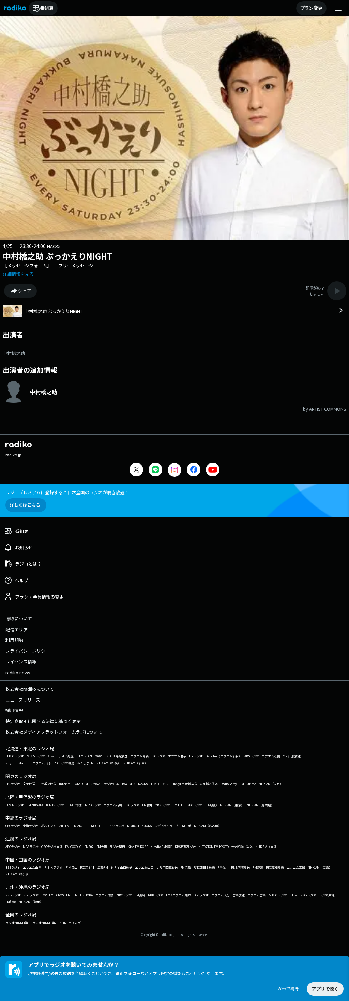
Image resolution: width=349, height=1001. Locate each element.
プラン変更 (311, 8)
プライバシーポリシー (27, 651)
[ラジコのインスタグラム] (174, 470)
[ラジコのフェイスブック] (193, 470)
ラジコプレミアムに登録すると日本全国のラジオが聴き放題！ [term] (67, 492)
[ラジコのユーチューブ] (212, 470)
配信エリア (16, 629)
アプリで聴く (325, 988)
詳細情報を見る (18, 273)
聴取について (18, 618)
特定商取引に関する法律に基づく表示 (43, 721)
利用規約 (14, 640)
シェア (24, 290)
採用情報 (14, 710)
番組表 (47, 8)
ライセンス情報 (20, 661)
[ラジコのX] (136, 470)
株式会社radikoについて (29, 689)
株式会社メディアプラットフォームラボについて (53, 731)
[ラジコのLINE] (155, 470)
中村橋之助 (14, 353)
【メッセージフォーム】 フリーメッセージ (48, 265)
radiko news (17, 672)
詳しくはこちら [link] (25, 505)
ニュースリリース (22, 699)
